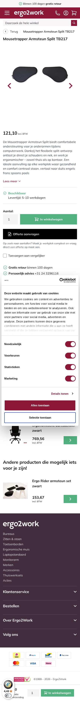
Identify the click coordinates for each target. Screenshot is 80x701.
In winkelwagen (51, 219)
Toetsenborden (13, 544)
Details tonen (59, 393)
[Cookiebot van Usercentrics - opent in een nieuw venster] (59, 280)
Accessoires (11, 570)
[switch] (70, 356)
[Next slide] (70, 85)
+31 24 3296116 (34, 273)
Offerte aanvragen (26, 234)
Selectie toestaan (40, 417)
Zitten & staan (12, 539)
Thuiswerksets (13, 575)
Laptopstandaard (14, 554)
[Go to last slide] (9, 85)
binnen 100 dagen (30, 267)
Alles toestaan (40, 405)
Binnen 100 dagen (42, 3)
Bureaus (8, 534)
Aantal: (8, 211)
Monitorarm (11, 560)
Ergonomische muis (16, 549)
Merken (8, 565)
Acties (7, 580)
